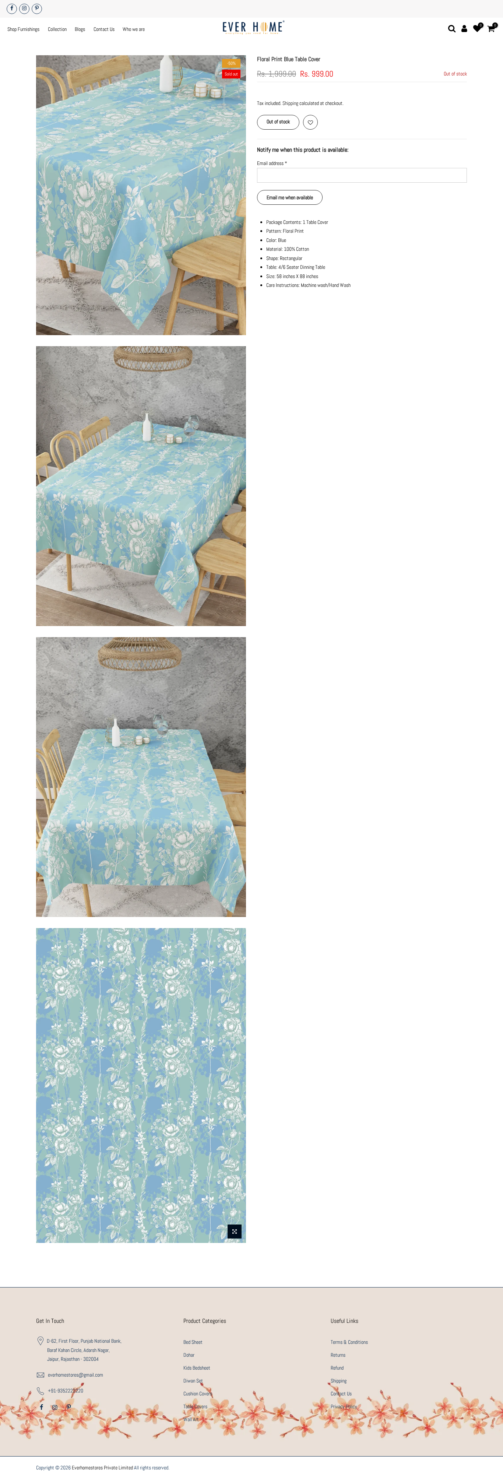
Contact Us (104, 29)
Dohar (188, 1355)
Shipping (290, 103)
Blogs (80, 29)
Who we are (134, 29)
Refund (337, 1367)
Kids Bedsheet (196, 1367)
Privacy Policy (344, 1406)
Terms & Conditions (349, 1342)
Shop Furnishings (23, 29)
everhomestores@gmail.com (75, 1374)
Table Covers (195, 1406)
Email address (272, 163)
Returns (338, 1355)
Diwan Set (193, 1380)
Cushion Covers (197, 1393)
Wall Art (191, 1419)
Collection (57, 29)
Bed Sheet (193, 1342)
